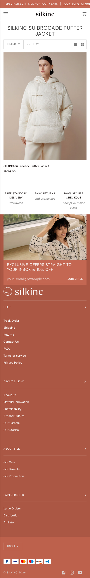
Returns (8, 334)
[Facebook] (64, 573)
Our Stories (11, 430)
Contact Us (11, 341)
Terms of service (14, 355)
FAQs (6, 348)
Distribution (11, 515)
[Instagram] (72, 573)
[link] (23, 291)
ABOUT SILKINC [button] (14, 381)
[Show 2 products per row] (82, 44)
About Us (9, 395)
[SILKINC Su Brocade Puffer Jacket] (45, 106)
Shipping (9, 328)
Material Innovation (16, 402)
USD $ (11, 546)
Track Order (11, 321)
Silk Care (9, 462)
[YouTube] (80, 573)
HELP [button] (6, 307)
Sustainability (12, 409)
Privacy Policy (12, 362)
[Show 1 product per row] (75, 44)
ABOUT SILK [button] (11, 448)
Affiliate (8, 522)
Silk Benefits (11, 469)
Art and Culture (13, 416)
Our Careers (11, 423)
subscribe (75, 279)
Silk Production (13, 476)
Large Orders (12, 508)
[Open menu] (6, 14)
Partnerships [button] (13, 495)
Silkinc (12, 572)
